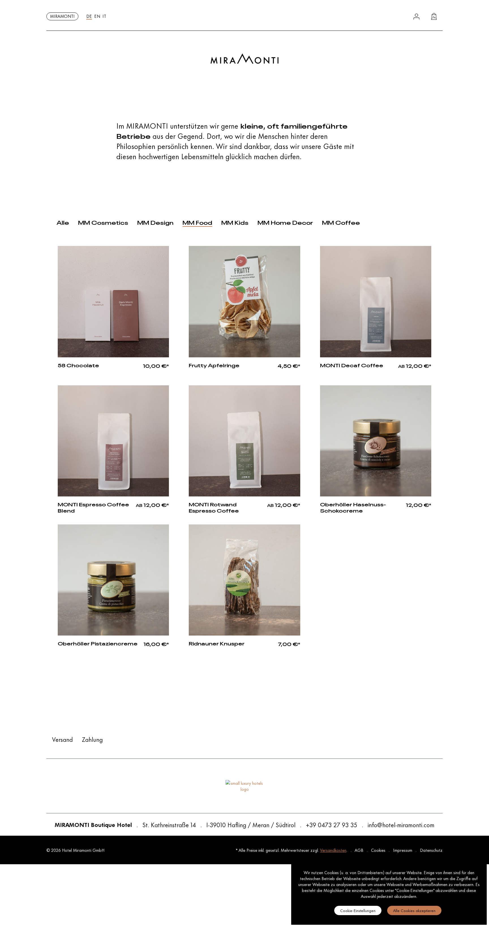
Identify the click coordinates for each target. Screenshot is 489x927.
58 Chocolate (78, 365)
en (97, 16)
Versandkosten (333, 850)
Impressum (403, 850)
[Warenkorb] (434, 16)
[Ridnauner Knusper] (244, 580)
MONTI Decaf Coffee (351, 365)
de (89, 16)
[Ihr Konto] (416, 16)
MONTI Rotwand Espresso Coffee (214, 507)
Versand (62, 739)
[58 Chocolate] (113, 301)
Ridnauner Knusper (216, 643)
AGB (359, 850)
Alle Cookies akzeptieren (414, 910)
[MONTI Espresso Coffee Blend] (113, 440)
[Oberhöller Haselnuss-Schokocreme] (375, 440)
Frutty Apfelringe (214, 365)
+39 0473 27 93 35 (331, 824)
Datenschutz (431, 850)
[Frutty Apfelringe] (244, 301)
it (104, 16)
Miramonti (62, 16)
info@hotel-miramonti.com (401, 824)
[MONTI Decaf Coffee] (375, 301)
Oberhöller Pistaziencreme (98, 643)
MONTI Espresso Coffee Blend (93, 507)
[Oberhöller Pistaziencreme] (113, 580)
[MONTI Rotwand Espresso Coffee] (244, 440)
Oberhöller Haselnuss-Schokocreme (353, 507)
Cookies (379, 850)
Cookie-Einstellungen (358, 910)
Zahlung (92, 739)
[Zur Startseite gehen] (244, 58)
